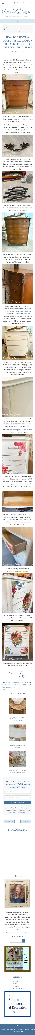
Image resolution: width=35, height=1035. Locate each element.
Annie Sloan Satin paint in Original (19, 311)
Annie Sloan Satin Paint (10, 682)
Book (16, 981)
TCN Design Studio (17, 1031)
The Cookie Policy (22, 812)
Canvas (11, 367)
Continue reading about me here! (17, 933)
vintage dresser (11, 687)
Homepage (6, 27)
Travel (17, 986)
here (16, 426)
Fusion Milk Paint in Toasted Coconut (19, 514)
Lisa (23, 51)
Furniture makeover (7, 685)
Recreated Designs (12, 1029)
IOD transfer (17, 685)
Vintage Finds (19, 989)
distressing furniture (24, 682)
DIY (5, 689)
